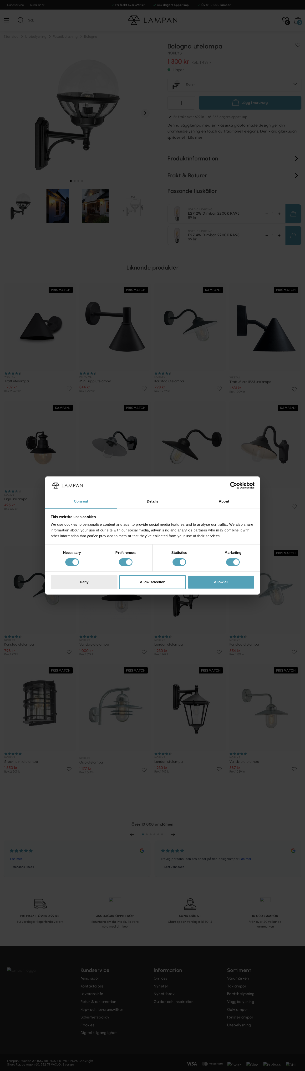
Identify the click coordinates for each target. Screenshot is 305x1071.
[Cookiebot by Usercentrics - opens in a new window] (233, 485)
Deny (84, 582)
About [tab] (224, 501)
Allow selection (152, 582)
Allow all (221, 582)
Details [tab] (152, 501)
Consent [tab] (81, 501)
